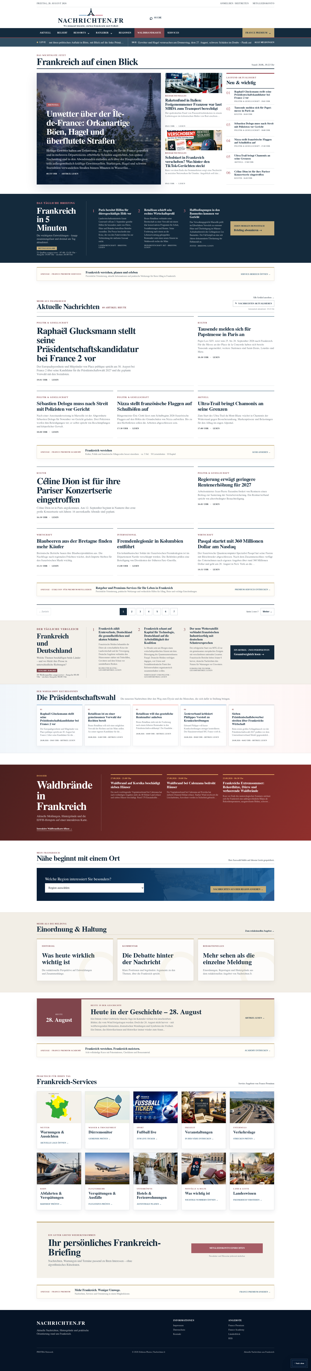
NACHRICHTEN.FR (61, 1322)
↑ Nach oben (299, 1363)
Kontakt (177, 1334)
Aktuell (45, 32)
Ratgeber (104, 32)
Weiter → (267, 612)
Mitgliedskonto (263, 3)
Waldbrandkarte (149, 32)
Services (173, 32)
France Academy (236, 1329)
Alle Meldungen (264, 42)
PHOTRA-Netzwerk (45, 1352)
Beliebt (62, 32)
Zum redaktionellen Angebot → (259, 931)
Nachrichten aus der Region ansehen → (238, 889)
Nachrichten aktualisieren (253, 303)
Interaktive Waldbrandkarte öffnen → (54, 828)
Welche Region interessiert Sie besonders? (78, 878)
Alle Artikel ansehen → (263, 297)
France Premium (258, 32)
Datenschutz (179, 1329)
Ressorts (82, 32)
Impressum (178, 1325)
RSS (230, 1338)
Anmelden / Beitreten (234, 3)
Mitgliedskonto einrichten (227, 1248)
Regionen (125, 32)
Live (43, 42)
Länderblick (234, 1334)
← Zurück (44, 612)
